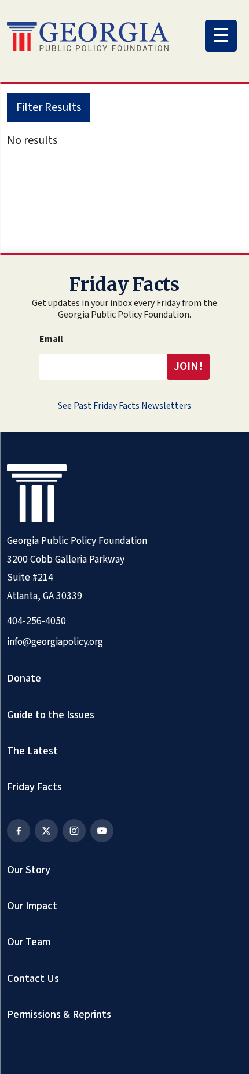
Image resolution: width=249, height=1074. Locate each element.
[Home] (88, 36)
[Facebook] (18, 830)
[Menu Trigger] (221, 36)
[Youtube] (101, 830)
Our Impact (32, 905)
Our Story (28, 869)
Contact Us (33, 978)
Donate (24, 678)
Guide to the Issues (50, 714)
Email (51, 339)
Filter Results (48, 107)
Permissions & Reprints (59, 1014)
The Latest (32, 750)
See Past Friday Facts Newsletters (124, 405)
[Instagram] (74, 830)
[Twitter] (46, 830)
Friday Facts (34, 786)
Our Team (28, 941)
